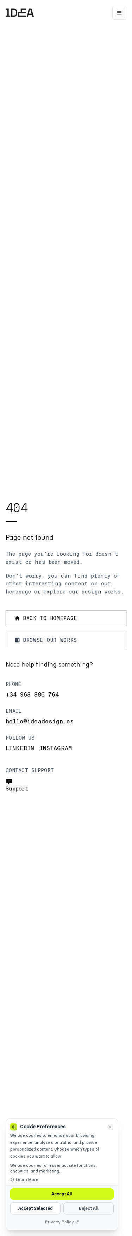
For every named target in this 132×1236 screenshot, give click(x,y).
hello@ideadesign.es (40, 721)
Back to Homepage (50, 618)
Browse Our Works (50, 640)
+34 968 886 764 (32, 694)
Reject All (89, 1208)
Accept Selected (35, 1208)
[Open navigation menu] (119, 13)
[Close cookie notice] (110, 1127)
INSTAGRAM (56, 748)
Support (17, 789)
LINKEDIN (20, 748)
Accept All (62, 1194)
